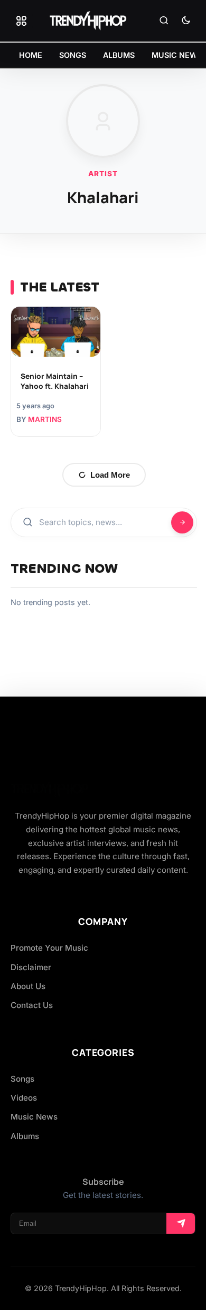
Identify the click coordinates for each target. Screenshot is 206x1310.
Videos (24, 1098)
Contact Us (32, 1005)
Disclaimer (31, 967)
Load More (110, 474)
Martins (45, 419)
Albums (25, 1136)
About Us (28, 986)
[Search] (163, 21)
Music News (34, 1117)
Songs (22, 1079)
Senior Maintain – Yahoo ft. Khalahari (55, 381)
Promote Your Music (49, 948)
